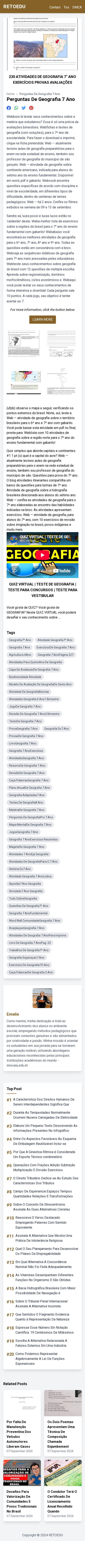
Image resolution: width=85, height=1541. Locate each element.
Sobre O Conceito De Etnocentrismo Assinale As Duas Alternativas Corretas (41, 1207)
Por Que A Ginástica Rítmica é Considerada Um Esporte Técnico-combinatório (44, 1154)
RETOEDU (14, 6)
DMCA (77, 7)
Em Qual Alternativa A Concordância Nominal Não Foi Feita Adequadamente (43, 1264)
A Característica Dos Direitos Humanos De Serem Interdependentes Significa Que (43, 1101)
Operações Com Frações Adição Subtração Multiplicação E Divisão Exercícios (44, 1167)
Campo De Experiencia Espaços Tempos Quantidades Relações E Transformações (43, 1193)
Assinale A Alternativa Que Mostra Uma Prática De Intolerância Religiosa (43, 1238)
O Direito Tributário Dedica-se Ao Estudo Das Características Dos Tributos (45, 1180)
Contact (55, 7)
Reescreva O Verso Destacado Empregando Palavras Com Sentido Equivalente (40, 1222)
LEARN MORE (43, 319)
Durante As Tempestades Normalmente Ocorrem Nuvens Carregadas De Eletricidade (45, 1115)
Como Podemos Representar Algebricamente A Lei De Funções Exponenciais (40, 1359)
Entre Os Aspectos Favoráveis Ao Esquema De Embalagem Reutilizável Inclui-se (44, 1141)
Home (10, 94)
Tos (66, 7)
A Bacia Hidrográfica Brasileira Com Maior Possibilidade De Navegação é (45, 1290)
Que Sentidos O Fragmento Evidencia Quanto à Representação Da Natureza (42, 1316)
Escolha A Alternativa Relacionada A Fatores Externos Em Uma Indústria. (41, 1343)
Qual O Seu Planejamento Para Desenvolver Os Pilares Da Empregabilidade (46, 1251)
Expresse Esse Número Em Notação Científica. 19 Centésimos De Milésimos (44, 1330)
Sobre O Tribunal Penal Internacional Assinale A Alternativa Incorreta (41, 1303)
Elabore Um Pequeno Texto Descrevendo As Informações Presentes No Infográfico (45, 1128)
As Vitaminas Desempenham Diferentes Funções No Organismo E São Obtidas (44, 1277)
